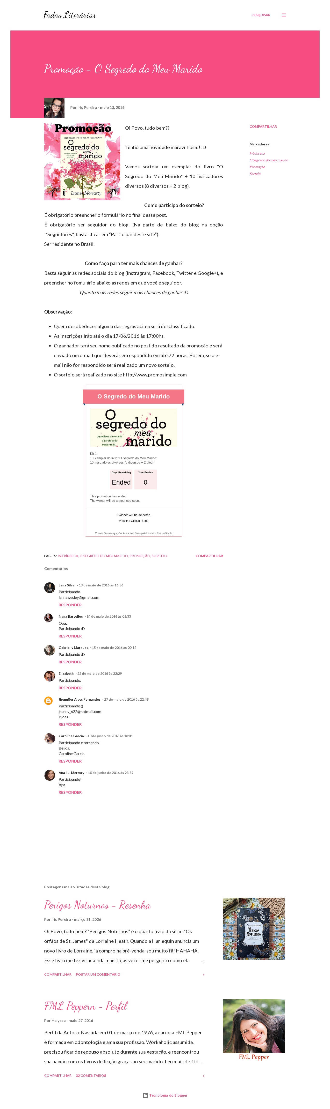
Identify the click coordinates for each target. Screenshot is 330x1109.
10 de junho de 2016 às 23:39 (110, 773)
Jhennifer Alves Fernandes (79, 699)
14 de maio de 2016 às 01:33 (108, 616)
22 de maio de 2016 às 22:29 (99, 673)
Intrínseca (257, 153)
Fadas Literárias (69, 15)
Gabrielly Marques (73, 647)
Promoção (257, 167)
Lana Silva (67, 585)
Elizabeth (66, 673)
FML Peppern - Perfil (85, 1006)
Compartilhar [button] (263, 126)
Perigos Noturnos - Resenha (97, 905)
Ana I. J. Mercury (71, 773)
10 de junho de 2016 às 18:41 (110, 736)
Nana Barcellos (71, 616)
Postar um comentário (98, 974)
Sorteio (255, 174)
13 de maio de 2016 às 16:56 (101, 585)
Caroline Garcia (71, 736)
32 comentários (91, 1075)
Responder (70, 604)
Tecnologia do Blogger (167, 1095)
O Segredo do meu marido (269, 160)
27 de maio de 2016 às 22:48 (126, 699)
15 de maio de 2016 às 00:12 (114, 647)
